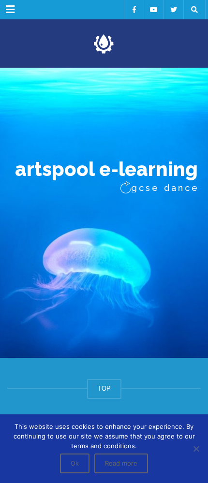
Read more (121, 463)
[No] (196, 449)
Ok (75, 463)
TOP (104, 388)
